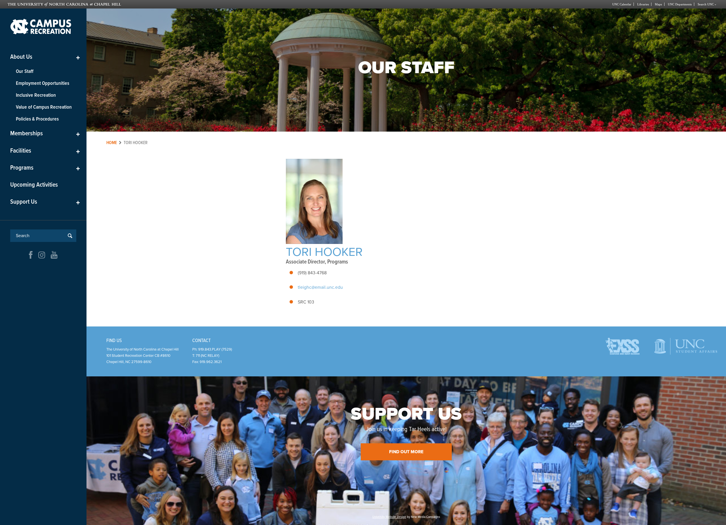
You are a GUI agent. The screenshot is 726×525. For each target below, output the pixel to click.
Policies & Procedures (37, 119)
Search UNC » (707, 4)
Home (111, 143)
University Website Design (389, 517)
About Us (45, 57)
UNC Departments (680, 4)
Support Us (45, 202)
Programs (45, 168)
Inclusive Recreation (36, 95)
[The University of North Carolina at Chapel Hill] (185, 4)
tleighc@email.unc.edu (320, 287)
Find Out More (406, 451)
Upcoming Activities (34, 185)
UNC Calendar (621, 4)
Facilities (45, 151)
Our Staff (24, 71)
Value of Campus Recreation (44, 107)
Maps (658, 4)
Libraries (643, 4)
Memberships (45, 134)
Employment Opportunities (42, 83)
